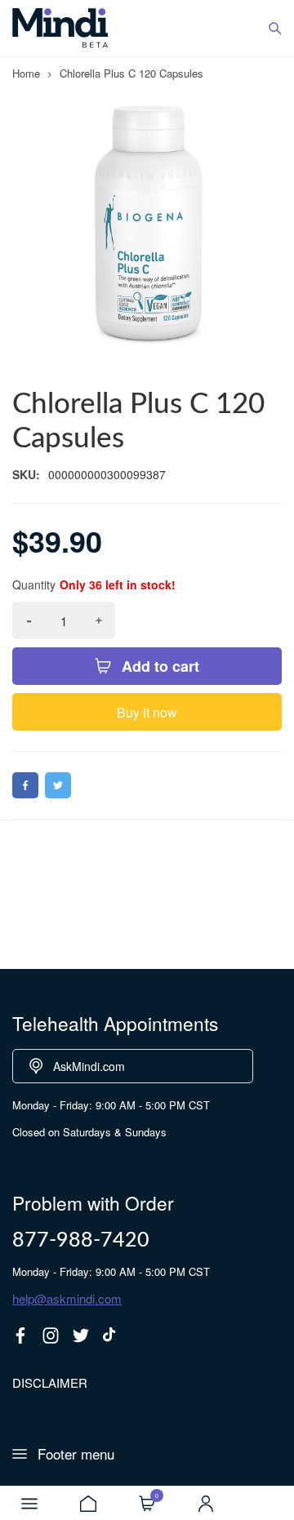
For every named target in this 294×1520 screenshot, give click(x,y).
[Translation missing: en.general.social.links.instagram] (50, 1335)
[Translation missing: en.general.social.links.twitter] (81, 1335)
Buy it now (147, 712)
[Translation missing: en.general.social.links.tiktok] (111, 1335)
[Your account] (205, 1504)
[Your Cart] (147, 1504)
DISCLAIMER (49, 1382)
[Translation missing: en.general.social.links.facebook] (20, 1335)
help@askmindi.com (67, 1298)
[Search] (275, 28)
